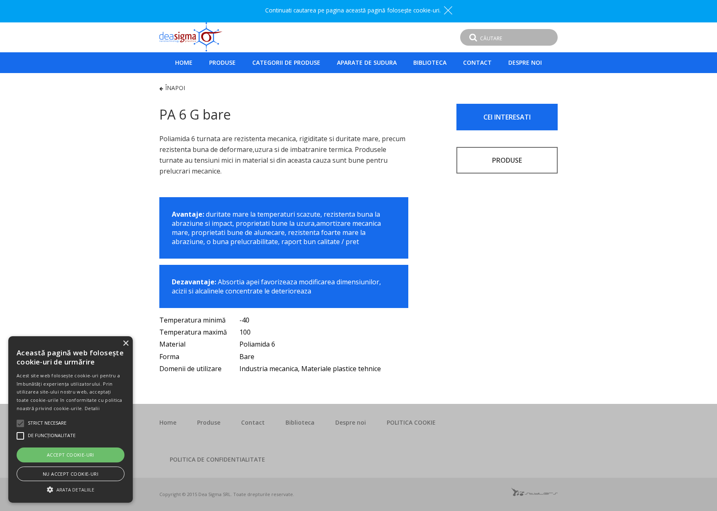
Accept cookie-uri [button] (70, 455)
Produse (222, 62)
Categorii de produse (286, 62)
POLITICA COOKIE (411, 422)
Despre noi (525, 62)
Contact (477, 62)
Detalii (92, 408)
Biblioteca (429, 62)
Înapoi (175, 88)
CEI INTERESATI (507, 117)
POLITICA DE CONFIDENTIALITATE (217, 459)
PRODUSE (507, 160)
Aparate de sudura (367, 62)
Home (184, 62)
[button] (70, 488)
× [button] (125, 343)
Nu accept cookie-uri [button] (70, 474)
